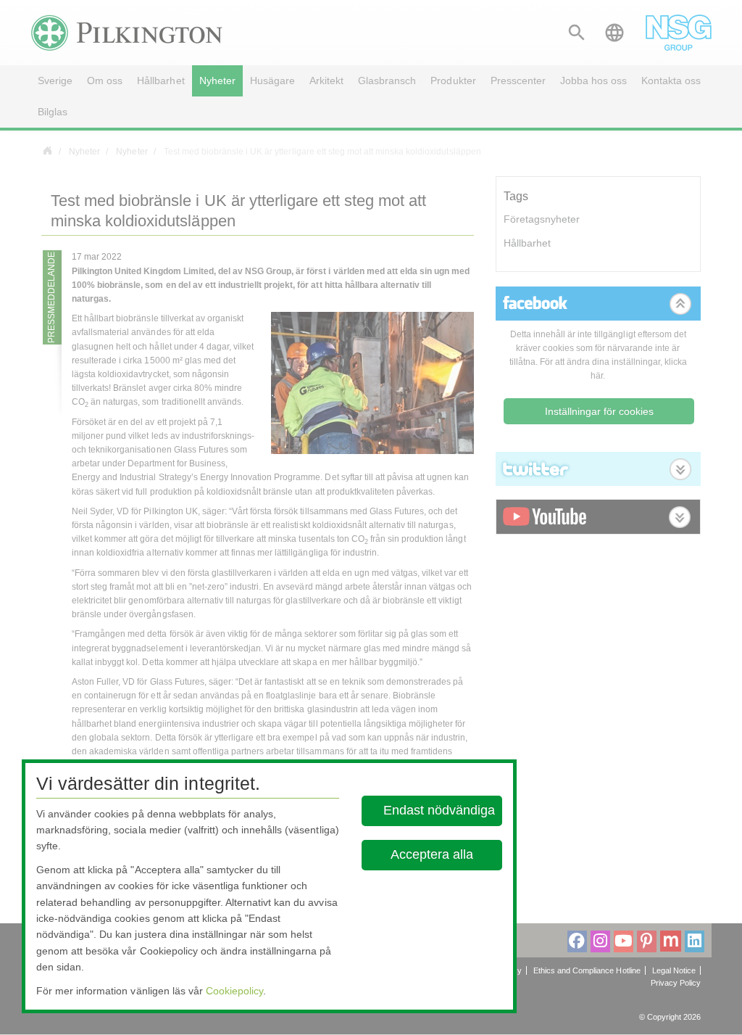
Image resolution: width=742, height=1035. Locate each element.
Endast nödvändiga (439, 810)
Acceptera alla (432, 854)
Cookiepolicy (234, 991)
